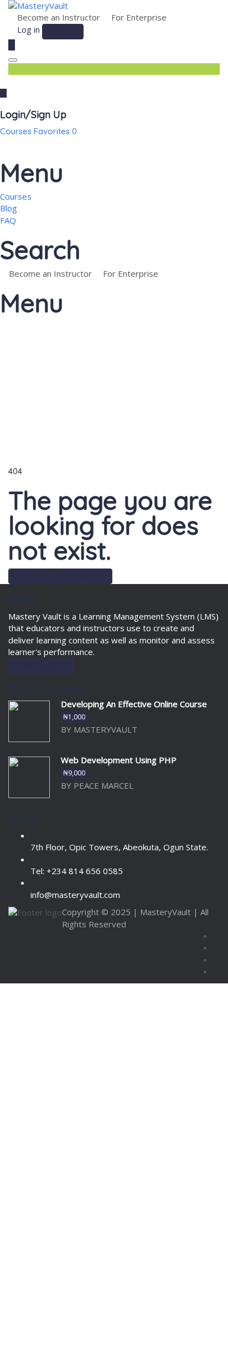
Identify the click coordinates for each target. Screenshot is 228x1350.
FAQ (8, 220)
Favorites (55, 131)
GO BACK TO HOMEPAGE (60, 576)
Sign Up (64, 1331)
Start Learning (41, 666)
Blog (8, 208)
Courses (17, 131)
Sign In (92, 1331)
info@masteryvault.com (75, 894)
